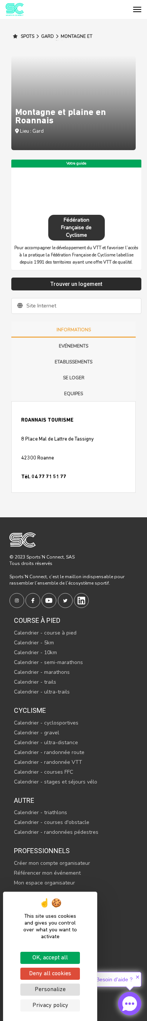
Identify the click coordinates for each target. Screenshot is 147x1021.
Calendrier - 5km (34, 642)
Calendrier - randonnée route (49, 752)
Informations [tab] (74, 330)
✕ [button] (137, 977)
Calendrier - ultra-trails (42, 691)
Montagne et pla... (73, 39)
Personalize (50, 990)
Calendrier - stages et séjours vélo (55, 781)
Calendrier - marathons (42, 672)
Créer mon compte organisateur (52, 863)
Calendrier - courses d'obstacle (51, 822)
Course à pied (37, 620)
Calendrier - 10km (35, 652)
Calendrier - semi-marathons (48, 662)
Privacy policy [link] (50, 1005)
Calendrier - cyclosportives (46, 722)
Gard (47, 36)
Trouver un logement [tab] (76, 284)
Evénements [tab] (73, 346)
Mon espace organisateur (44, 882)
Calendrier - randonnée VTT (48, 762)
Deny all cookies (50, 974)
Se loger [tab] (73, 378)
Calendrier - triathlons (40, 812)
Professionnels (42, 851)
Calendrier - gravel (36, 732)
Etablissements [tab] (73, 362)
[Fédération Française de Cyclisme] (76, 190)
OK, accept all (50, 958)
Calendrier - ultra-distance (46, 742)
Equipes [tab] (73, 394)
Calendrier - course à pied (45, 632)
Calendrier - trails (35, 682)
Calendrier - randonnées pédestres (56, 832)
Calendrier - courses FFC (43, 772)
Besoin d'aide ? (114, 979)
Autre (24, 800)
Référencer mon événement (47, 873)
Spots (27, 36)
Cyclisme (30, 710)
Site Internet (40, 305)
